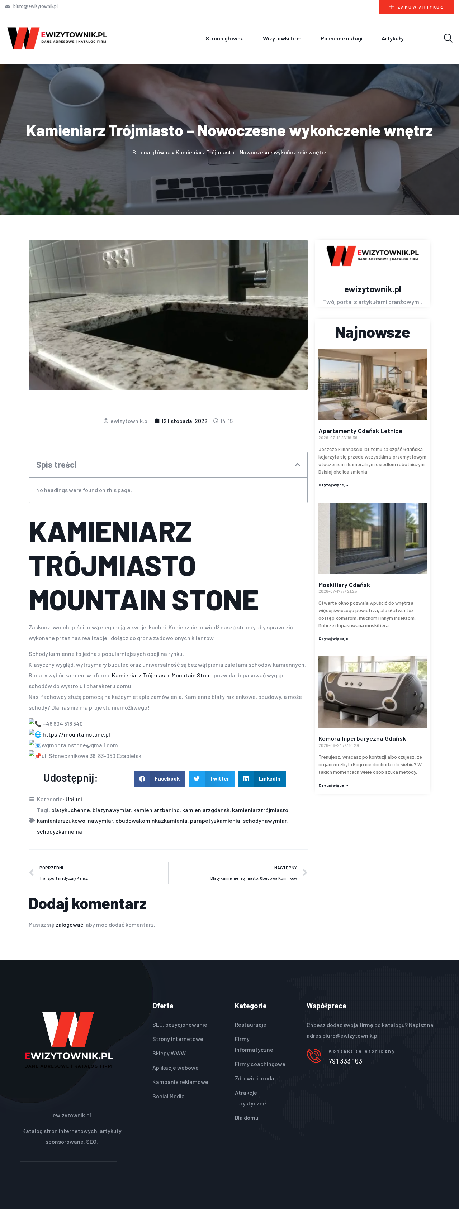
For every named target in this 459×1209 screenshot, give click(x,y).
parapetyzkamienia (215, 820)
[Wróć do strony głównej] (57, 38)
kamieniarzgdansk (206, 809)
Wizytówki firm (282, 38)
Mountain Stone (144, 599)
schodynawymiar (265, 820)
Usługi (74, 799)
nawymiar (100, 820)
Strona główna (224, 38)
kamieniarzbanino (156, 809)
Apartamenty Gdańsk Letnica (360, 431)
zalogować (69, 924)
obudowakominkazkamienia (151, 820)
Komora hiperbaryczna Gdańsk (362, 738)
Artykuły (393, 38)
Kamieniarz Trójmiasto (141, 675)
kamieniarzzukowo (61, 820)
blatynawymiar (112, 809)
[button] (297, 464)
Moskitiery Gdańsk (344, 585)
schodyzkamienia (59, 831)
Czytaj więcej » (333, 484)
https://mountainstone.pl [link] (76, 734)
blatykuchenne (70, 809)
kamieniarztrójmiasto (260, 809)
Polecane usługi (342, 38)
